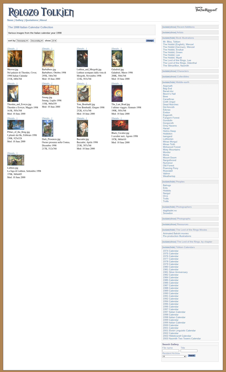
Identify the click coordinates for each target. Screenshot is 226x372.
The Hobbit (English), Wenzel (178, 44)
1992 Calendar (171, 298)
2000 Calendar (171, 325)
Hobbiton (167, 133)
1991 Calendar (171, 296)
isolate (166, 27)
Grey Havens (170, 125)
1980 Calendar (171, 266)
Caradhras (168, 99)
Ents (165, 188)
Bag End (167, 88)
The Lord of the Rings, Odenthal (180, 63)
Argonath (168, 85)
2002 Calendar (171, 333)
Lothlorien (168, 139)
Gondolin (167, 120)
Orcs (165, 196)
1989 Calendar (171, 290)
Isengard (167, 136)
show (173, 27)
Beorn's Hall (169, 93)
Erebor (166, 112)
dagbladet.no (170, 210)
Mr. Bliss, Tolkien (171, 41)
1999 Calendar (171, 320)
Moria (166, 155)
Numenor (168, 163)
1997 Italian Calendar (174, 312)
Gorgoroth (168, 123)
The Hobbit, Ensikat (173, 49)
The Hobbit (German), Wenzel (179, 47)
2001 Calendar (171, 328)
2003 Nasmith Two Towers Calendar (182, 338)
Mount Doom (170, 157)
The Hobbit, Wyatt (172, 57)
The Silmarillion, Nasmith (176, 65)
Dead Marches (170, 104)
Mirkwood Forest (172, 147)
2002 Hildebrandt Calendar (177, 335)
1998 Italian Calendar (174, 317)
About (43, 20)
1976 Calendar (171, 256)
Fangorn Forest (171, 117)
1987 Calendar (171, 285)
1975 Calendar (171, 253)
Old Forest (168, 165)
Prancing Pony (170, 168)
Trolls (166, 198)
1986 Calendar (171, 282)
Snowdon (168, 213)
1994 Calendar (171, 301)
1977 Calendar (171, 258)
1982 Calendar (171, 274)
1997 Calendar (171, 309)
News (10, 20)
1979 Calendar (171, 264)
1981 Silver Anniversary (175, 272)
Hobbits (167, 190)
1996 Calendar (171, 306)
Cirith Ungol (169, 101)
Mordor (167, 152)
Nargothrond (169, 160)
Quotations (31, 20)
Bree (165, 96)
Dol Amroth (169, 107)
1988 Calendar (171, 288)
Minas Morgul (170, 141)
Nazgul (166, 193)
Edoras (166, 109)
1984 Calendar (171, 277)
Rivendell (168, 170)
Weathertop (169, 176)
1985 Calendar (171, 280)
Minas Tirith (169, 144)
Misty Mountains (171, 149)
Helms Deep (169, 131)
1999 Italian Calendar (174, 322)
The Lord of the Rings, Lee (177, 60)
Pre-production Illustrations (177, 236)
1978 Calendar (171, 261)
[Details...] (12, 48)
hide (172, 38)
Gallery (19, 20)
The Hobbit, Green (172, 52)
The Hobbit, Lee (171, 55)
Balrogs (167, 185)
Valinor (166, 173)
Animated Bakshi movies (176, 233)
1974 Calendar (171, 250)
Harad (166, 128)
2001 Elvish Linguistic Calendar (179, 330)
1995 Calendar (171, 304)
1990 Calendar (171, 293)
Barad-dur (168, 91)
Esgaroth (167, 115)
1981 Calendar (171, 269)
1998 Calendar (171, 314)
